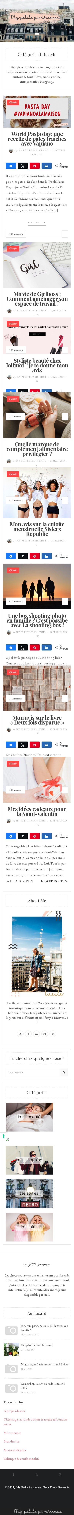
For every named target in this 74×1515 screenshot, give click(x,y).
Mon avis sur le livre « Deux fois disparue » (37, 720)
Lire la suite (37, 222)
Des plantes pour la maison (37, 1345)
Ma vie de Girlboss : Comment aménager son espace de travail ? (37, 298)
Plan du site (11, 1441)
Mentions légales (15, 1450)
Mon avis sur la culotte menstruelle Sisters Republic (37, 528)
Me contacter (12, 1433)
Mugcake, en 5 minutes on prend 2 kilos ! (45, 1364)
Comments (16, 234)
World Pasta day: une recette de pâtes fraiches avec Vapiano (37, 138)
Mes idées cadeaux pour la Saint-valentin (37, 811)
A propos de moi (14, 1411)
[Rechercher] (64, 1072)
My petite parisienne (32, 150)
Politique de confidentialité (21, 1458)
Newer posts (53, 881)
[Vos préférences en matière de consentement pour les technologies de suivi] (3, 1136)
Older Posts (21, 881)
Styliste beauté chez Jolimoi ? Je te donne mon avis (37, 365)
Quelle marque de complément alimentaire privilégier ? (37, 449)
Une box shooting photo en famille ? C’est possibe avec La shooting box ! (37, 620)
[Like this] (41, 154)
